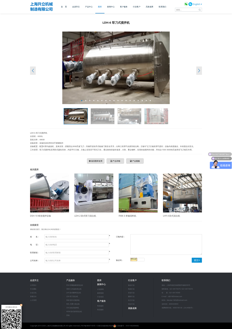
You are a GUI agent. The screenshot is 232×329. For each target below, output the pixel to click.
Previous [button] (33, 70)
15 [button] (138, 100)
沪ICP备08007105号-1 (88, 326)
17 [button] (146, 100)
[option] (116, 68)
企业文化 (33, 293)
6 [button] (102, 100)
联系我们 (162, 6)
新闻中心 (111, 6)
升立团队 (33, 289)
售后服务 (100, 309)
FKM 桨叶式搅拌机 (73, 300)
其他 (68, 315)
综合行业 (131, 304)
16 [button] (142, 100)
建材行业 (131, 296)
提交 (196, 260)
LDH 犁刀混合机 (72, 296)
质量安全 (33, 296)
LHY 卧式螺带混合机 (73, 293)
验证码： (120, 260)
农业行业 (131, 293)
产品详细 (116, 161)
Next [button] (199, 70)
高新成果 (149, 6)
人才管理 (33, 300)
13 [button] (130, 100)
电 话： (34, 244)
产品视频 (136, 161)
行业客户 (136, 6)
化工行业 (131, 300)
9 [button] (114, 100)
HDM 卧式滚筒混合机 (74, 311)
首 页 (64, 6)
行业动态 (100, 297)
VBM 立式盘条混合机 (73, 289)
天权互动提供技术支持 (105, 326)
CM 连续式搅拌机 (72, 308)
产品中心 (89, 6)
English (197, 4)
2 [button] (85, 100)
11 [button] (122, 100)
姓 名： (34, 236)
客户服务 (124, 6)
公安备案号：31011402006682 (127, 326)
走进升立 (76, 6)
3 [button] (89, 100)
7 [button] (106, 100)
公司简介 (33, 285)
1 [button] (81, 100)
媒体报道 (100, 293)
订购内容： (120, 236)
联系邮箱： (34, 252)
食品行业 (131, 285)
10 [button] (118, 100)
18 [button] (150, 100)
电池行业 (131, 289)
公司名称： (34, 260)
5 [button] (98, 100)
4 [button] (94, 100)
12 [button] (126, 100)
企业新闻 (100, 289)
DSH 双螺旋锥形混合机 (74, 285)
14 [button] (134, 100)
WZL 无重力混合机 (73, 304)
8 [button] (110, 100)
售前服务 (100, 306)
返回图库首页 (96, 161)
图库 (100, 6)
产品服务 (70, 280)
